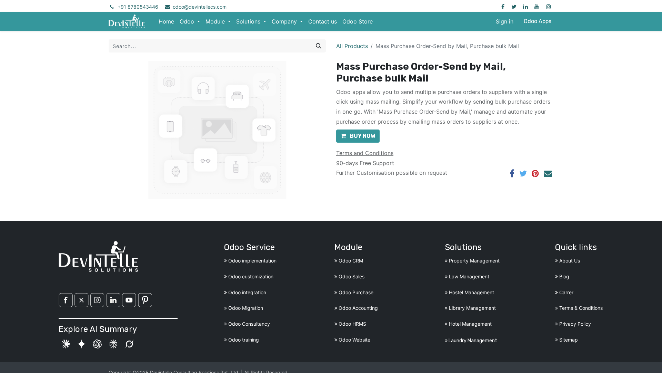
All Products (352, 45)
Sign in (504, 21)
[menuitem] (166, 21)
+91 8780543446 (138, 7)
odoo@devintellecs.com (200, 7)
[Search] (318, 45)
